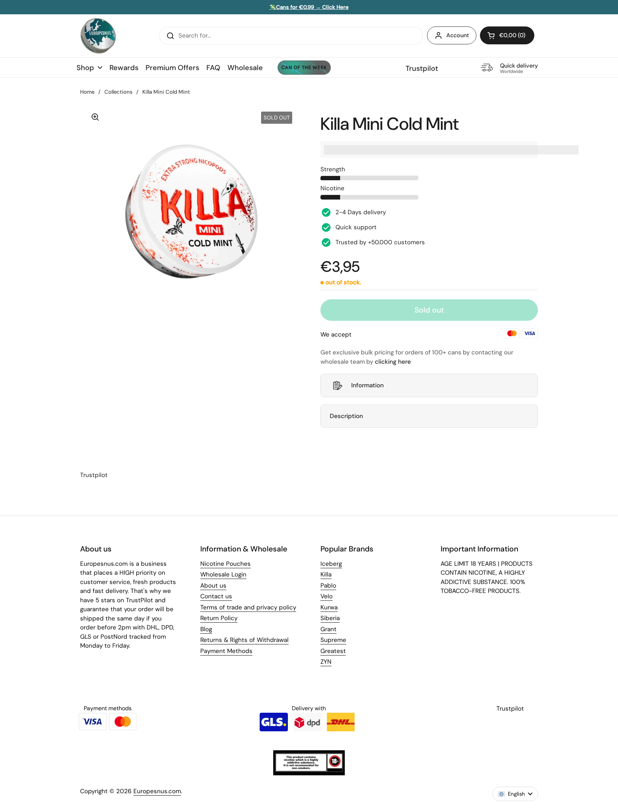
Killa (326, 574)
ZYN (326, 662)
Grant (328, 629)
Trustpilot (422, 68)
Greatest (333, 651)
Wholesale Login (223, 574)
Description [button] (346, 416)
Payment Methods (226, 651)
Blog (206, 629)
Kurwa (329, 607)
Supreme (333, 640)
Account (457, 35)
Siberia (330, 618)
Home (87, 91)
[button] (507, 35)
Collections (118, 91)
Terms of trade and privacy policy (248, 607)
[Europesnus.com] (98, 36)
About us (213, 585)
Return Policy (218, 618)
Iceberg (331, 564)
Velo (326, 596)
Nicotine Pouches (225, 564)
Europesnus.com (157, 791)
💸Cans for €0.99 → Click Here (309, 7)
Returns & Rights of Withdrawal (244, 640)
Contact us (216, 596)
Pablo (328, 585)
